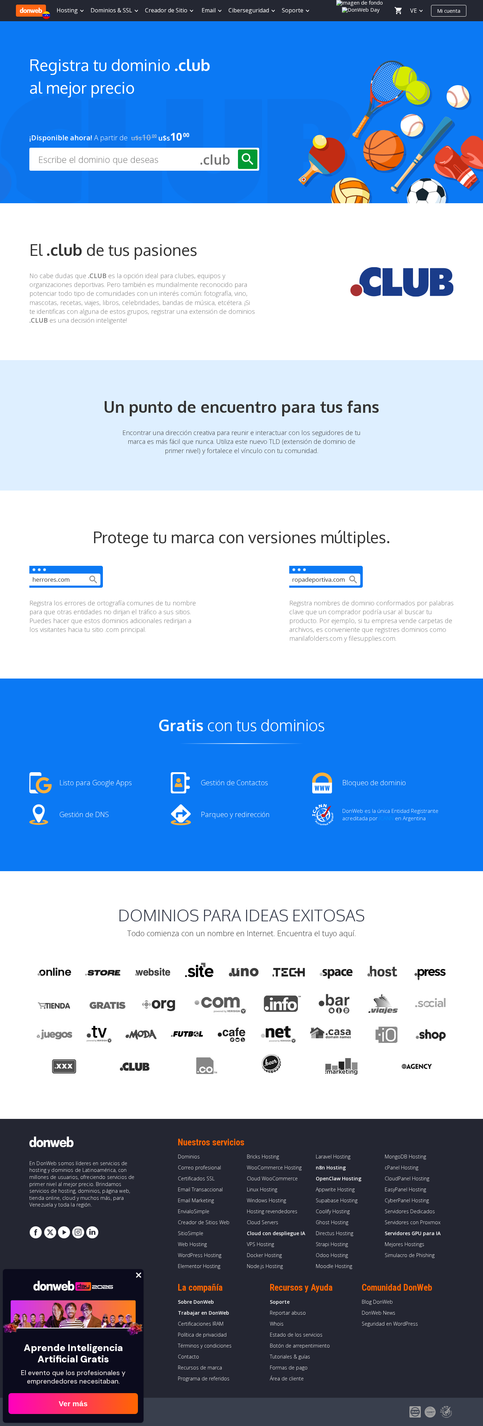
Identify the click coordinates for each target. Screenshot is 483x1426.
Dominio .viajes (382, 1004)
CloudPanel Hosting (407, 1178)
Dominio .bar (334, 1004)
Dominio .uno (243, 972)
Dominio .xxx (63, 1068)
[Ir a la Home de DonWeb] (31, 10)
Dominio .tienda (54, 1004)
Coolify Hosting (333, 1211)
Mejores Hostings (404, 1244)
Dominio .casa (330, 1036)
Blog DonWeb (377, 1301)
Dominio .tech (289, 972)
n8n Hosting (331, 1167)
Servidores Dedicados (410, 1211)
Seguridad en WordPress (390, 1323)
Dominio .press (429, 972)
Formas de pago (289, 1367)
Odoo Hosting (332, 1255)
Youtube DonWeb (64, 1232)
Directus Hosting (334, 1233)
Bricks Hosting (263, 1156)
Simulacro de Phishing (410, 1255)
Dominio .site (199, 972)
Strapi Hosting (332, 1244)
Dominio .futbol (186, 1036)
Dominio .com (220, 1004)
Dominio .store (102, 972)
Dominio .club (135, 1068)
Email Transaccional (200, 1189)
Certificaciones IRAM (200, 1323)
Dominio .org (159, 1004)
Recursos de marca (200, 1367)
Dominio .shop (430, 1036)
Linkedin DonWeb (92, 1232)
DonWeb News (378, 1312)
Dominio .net (278, 1036)
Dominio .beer (270, 1068)
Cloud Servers (262, 1222)
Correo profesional (199, 1167)
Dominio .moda (141, 1036)
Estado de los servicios (296, 1334)
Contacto (188, 1356)
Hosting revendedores (272, 1211)
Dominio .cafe (232, 1036)
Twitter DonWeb (49, 1232)
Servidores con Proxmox (413, 1222)
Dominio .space (336, 972)
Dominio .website (152, 972)
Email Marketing (196, 1200)
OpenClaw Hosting (338, 1178)
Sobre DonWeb (196, 1301)
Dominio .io (383, 1036)
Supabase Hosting (336, 1200)
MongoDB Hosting (405, 1156)
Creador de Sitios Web (203, 1222)
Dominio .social (430, 1004)
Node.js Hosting (265, 1266)
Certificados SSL (196, 1178)
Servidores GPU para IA (413, 1233)
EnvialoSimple (193, 1211)
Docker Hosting (264, 1255)
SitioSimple (190, 1233)
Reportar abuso (288, 1312)
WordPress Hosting (199, 1255)
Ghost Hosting (332, 1222)
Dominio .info (282, 1004)
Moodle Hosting (334, 1266)
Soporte (280, 1301)
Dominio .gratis (107, 1004)
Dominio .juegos (54, 1036)
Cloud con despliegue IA (276, 1233)
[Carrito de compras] (398, 10)
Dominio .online (53, 972)
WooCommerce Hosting (274, 1167)
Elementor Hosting (199, 1266)
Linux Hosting (262, 1189)
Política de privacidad (202, 1334)
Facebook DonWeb (35, 1232)
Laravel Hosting (333, 1156)
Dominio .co (205, 1068)
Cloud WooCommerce (272, 1178)
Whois (277, 1323)
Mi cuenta (448, 10)
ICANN (386, 818)
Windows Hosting (266, 1200)
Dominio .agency (417, 1068)
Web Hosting (192, 1244)
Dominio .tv (99, 1036)
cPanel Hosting (401, 1167)
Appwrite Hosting (335, 1189)
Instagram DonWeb (78, 1232)
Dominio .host (382, 972)
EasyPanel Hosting (405, 1189)
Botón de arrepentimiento (300, 1345)
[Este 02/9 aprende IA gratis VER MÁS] (361, 9)
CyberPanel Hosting (407, 1200)
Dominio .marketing (341, 1068)
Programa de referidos (203, 1378)
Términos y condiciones (205, 1345)
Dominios (189, 1156)
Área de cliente (287, 1378)
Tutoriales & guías (290, 1356)
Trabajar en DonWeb (203, 1312)
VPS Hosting (260, 1244)
